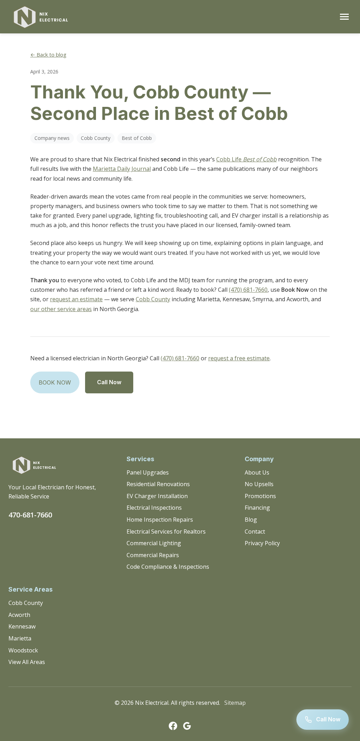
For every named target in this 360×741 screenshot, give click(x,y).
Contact (255, 531)
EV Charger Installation (157, 496)
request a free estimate (239, 358)
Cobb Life (246, 159)
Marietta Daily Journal (122, 169)
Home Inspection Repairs (160, 519)
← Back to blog (48, 54)
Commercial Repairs (153, 555)
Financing (257, 507)
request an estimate (76, 299)
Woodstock (23, 650)
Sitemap (235, 703)
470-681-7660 (30, 515)
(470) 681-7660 (248, 290)
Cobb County (153, 299)
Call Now (109, 382)
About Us (257, 472)
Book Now (55, 382)
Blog (251, 519)
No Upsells (259, 484)
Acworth (19, 615)
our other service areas (61, 309)
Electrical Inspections (154, 507)
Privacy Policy (262, 543)
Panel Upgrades (148, 472)
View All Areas (26, 662)
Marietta (19, 638)
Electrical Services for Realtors (166, 531)
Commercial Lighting (154, 543)
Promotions (260, 496)
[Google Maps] (187, 727)
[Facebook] (173, 727)
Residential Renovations (158, 484)
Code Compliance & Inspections (168, 567)
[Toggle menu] (344, 16)
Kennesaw (22, 626)
